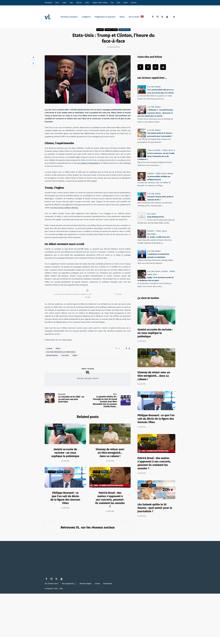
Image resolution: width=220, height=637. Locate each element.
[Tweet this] (33, 63)
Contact (97, 584)
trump (75, 355)
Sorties (87, 2)
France (57, 2)
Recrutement (107, 584)
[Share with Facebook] (33, 57)
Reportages (151, 234)
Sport (71, 2)
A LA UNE (100, 29)
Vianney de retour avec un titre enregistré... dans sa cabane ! (110, 453)
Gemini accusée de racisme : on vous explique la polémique (65, 453)
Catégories (86, 17)
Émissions (133, 2)
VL (87, 372)
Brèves (157, 271)
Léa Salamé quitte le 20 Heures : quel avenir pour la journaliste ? (155, 508)
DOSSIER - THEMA (111, 29)
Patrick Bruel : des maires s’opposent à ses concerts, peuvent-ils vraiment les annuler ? (110, 499)
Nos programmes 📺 (69, 584)
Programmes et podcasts (105, 17)
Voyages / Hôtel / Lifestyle (99, 2)
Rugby (149, 274)
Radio (122, 17)
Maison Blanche (52, 355)
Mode (118, 2)
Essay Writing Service (155, 217)
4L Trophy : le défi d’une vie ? (158, 237)
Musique (105, 428)
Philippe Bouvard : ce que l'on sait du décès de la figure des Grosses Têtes (156, 419)
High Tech (79, 2)
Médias (67, 471)
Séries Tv (171, 150)
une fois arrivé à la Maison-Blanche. (64, 208)
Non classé (151, 214)
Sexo (112, 2)
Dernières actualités (69, 17)
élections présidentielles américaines (60, 352)
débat (58, 348)
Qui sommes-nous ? (52, 584)
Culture (64, 2)
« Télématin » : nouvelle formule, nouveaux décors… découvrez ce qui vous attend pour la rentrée (155, 113)
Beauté (126, 2)
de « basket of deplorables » (88, 163)
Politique (65, 355)
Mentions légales (85, 584)
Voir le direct (136, 17)
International (48, 2)
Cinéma (150, 150)
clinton (49, 348)
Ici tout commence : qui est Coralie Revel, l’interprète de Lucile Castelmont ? (156, 156)
